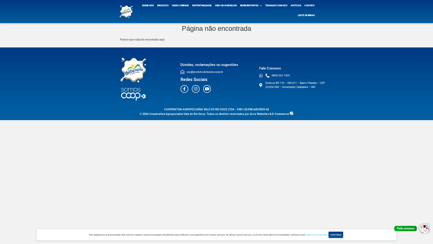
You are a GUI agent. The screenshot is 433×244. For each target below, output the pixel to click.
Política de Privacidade (316, 235)
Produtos (162, 5)
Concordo (335, 235)
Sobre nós (148, 5)
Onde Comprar (180, 5)
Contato (309, 5)
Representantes (249, 5)
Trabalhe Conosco (276, 5)
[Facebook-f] (184, 89)
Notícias (296, 5)
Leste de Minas (306, 15)
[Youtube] (207, 89)
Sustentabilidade (202, 5)
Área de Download (226, 5)
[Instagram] (196, 89)
